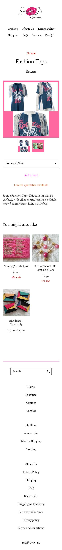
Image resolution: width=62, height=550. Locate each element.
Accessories (31, 433)
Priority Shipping (31, 441)
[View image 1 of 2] (24, 146)
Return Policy (46, 28)
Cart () (49, 35)
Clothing (31, 449)
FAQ (25, 35)
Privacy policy (31, 520)
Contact (36, 35)
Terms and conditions (31, 528)
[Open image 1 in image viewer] (31, 109)
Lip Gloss (31, 425)
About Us (28, 28)
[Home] (31, 12)
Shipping (13, 35)
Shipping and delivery (31, 504)
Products (13, 28)
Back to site (31, 496)
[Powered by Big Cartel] (31, 542)
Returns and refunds (31, 512)
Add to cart (31, 175)
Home (31, 386)
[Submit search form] (48, 371)
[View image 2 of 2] (38, 146)
